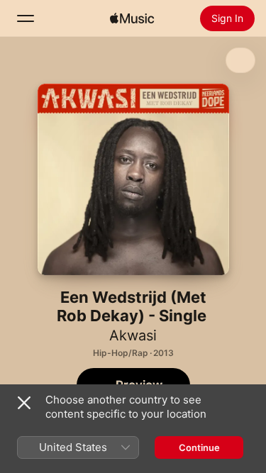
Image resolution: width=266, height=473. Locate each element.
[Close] (24, 402)
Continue (199, 447)
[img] (132, 18)
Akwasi (133, 335)
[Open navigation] (25, 18)
